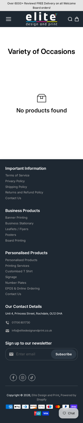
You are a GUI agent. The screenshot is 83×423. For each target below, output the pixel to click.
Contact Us (13, 198)
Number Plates (15, 282)
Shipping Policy (16, 187)
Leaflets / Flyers (16, 229)
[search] (70, 19)
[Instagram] (22, 377)
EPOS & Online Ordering (22, 288)
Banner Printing (16, 217)
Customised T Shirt (19, 271)
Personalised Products (21, 260)
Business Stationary (19, 223)
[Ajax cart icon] (77, 19)
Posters (10, 235)
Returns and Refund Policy (24, 192)
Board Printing (15, 240)
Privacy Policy (15, 181)
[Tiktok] (31, 377)
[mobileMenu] (8, 19)
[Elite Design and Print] (41, 19)
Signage (11, 277)
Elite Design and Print (45, 395)
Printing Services (17, 265)
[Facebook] (13, 377)
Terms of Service (17, 175)
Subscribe (64, 354)
